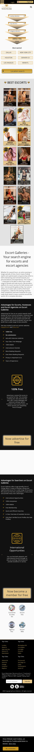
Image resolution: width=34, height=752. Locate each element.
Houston (8, 58)
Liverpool (4, 666)
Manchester (5, 653)
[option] (17, 392)
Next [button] (32, 399)
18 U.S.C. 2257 (12, 676)
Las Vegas (20, 649)
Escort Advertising (6, 673)
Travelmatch (26, 673)
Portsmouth (21, 660)
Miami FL (25, 63)
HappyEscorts (5, 327)
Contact (14, 675)
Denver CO (25, 58)
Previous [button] (2, 399)
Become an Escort (17, 673)
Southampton (22, 666)
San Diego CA (21, 662)
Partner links (25, 676)
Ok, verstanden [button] (10, 748)
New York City (25, 52)
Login (13, 2)
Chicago (4, 664)
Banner (19, 676)
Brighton (4, 668)
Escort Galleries (16, 691)
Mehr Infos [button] (12, 744)
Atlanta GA (5, 660)
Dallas (8, 52)
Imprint (4, 678)
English (29, 2)
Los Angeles (8, 63)
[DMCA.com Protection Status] (21, 686)
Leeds (19, 664)
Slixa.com (16, 327)
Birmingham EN (22, 645)
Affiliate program (6, 675)
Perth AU (4, 662)
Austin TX (20, 668)
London (4, 645)
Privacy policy (20, 675)
